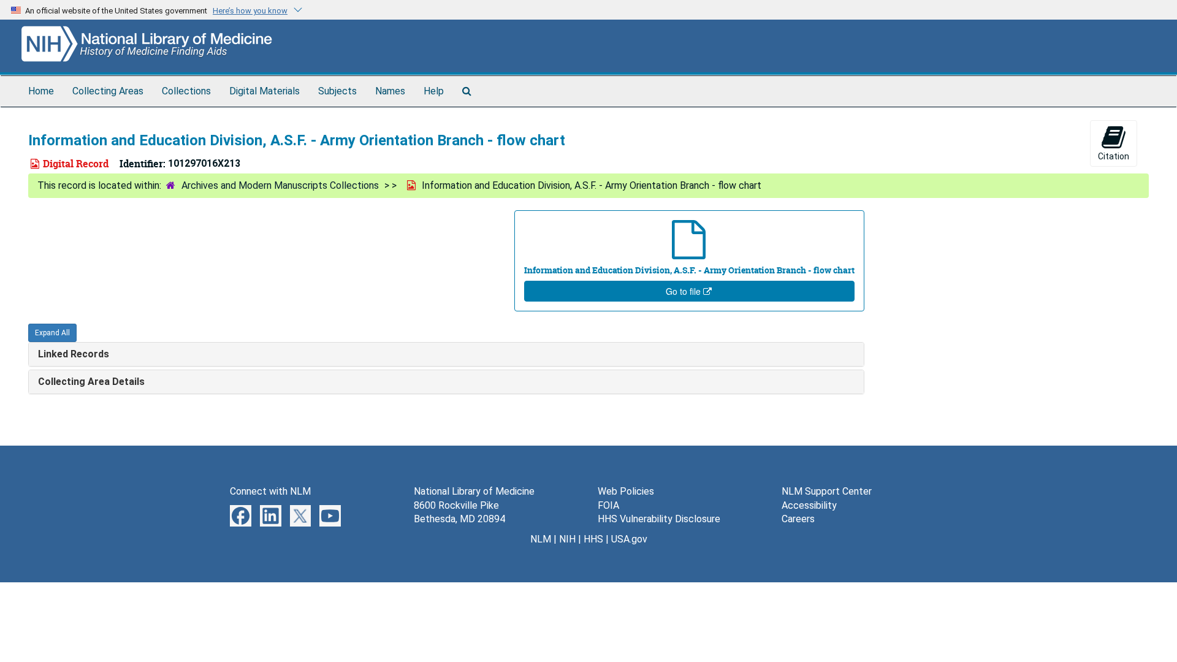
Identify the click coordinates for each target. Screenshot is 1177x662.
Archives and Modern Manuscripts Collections (280, 185)
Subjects (337, 91)
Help (434, 91)
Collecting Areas (107, 91)
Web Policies (626, 491)
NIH (567, 539)
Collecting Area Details (91, 381)
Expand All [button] (52, 333)
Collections (186, 91)
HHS (593, 539)
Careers (798, 519)
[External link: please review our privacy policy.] (240, 514)
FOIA (608, 505)
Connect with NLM (270, 491)
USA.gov (629, 539)
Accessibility (809, 505)
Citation (1113, 156)
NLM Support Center (827, 491)
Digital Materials (264, 91)
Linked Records (73, 354)
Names (390, 91)
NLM (540, 539)
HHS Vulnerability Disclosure (659, 519)
